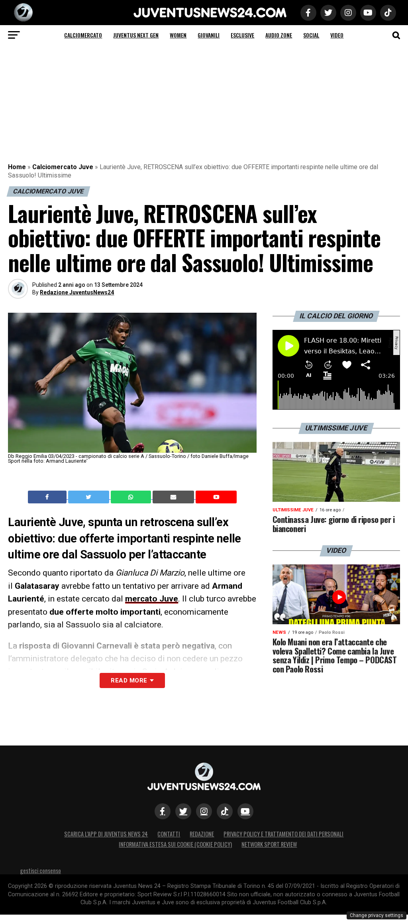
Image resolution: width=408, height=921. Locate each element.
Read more (129, 680)
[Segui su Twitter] (183, 811)
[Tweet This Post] (89, 497)
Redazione (202, 834)
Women (178, 35)
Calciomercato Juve (62, 167)
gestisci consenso (40, 870)
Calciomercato (83, 35)
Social (311, 35)
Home (17, 167)
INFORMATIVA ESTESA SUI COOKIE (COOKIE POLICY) (175, 844)
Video (336, 35)
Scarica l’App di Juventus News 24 (106, 834)
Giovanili (209, 35)
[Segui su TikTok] (225, 811)
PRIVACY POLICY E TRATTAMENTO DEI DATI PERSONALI (283, 834)
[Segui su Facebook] (163, 811)
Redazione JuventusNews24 (77, 292)
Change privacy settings (376, 915)
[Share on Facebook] (48, 497)
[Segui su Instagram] (204, 811)
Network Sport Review (269, 844)
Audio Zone (278, 35)
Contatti (168, 834)
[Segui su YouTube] (245, 811)
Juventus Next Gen (136, 35)
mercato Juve (151, 598)
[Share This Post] (132, 497)
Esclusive (242, 35)
